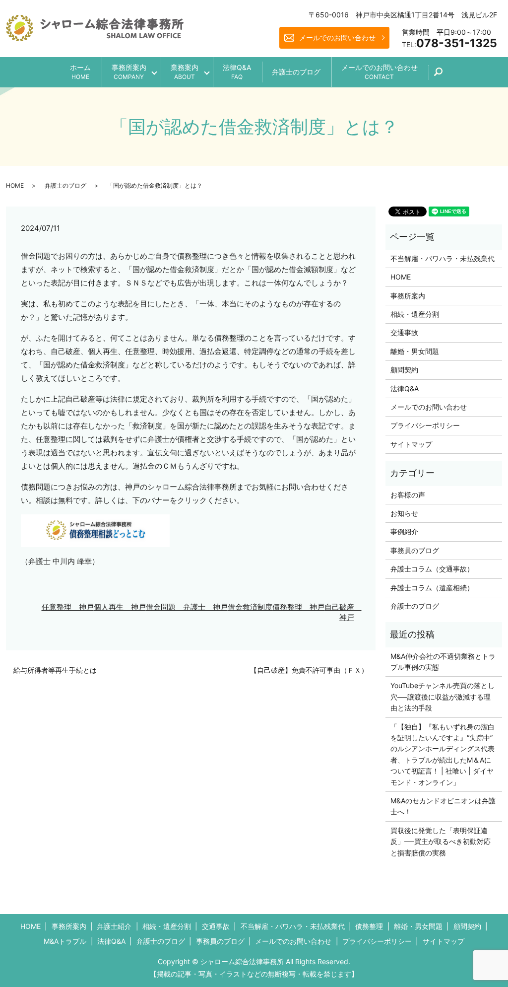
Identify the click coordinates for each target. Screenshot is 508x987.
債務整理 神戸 (298, 607)
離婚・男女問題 (414, 351)
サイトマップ (411, 444)
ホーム (80, 71)
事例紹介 (404, 531)
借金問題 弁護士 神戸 (187, 607)
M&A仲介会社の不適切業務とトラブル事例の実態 (443, 661)
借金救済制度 (250, 607)
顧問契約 (404, 369)
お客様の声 (407, 495)
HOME (15, 185)
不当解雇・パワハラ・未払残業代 (442, 258)
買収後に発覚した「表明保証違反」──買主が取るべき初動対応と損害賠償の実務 (440, 841)
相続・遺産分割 (414, 314)
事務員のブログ (414, 550)
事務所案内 (129, 71)
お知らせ (404, 513)
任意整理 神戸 (68, 607)
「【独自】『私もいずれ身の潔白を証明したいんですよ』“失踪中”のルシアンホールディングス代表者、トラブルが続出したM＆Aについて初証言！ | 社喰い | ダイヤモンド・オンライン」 (442, 754)
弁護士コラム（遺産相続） (432, 587)
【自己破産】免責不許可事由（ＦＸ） (309, 670)
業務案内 (184, 71)
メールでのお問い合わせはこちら (336, 961)
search (444, 75)
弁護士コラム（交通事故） (432, 568)
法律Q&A (237, 71)
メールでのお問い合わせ (337, 37)
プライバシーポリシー (425, 425)
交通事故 (404, 332)
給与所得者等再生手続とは (55, 670)
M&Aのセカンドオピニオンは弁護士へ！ (443, 806)
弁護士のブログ (296, 72)
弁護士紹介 (114, 926)
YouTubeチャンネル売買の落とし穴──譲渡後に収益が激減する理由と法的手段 (442, 696)
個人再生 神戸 (120, 607)
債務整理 (369, 926)
